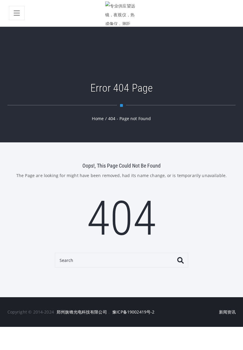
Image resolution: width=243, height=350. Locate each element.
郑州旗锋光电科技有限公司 (82, 312)
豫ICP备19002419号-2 (133, 312)
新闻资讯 (227, 312)
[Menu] (17, 13)
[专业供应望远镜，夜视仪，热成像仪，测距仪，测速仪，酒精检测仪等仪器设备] (121, 13)
